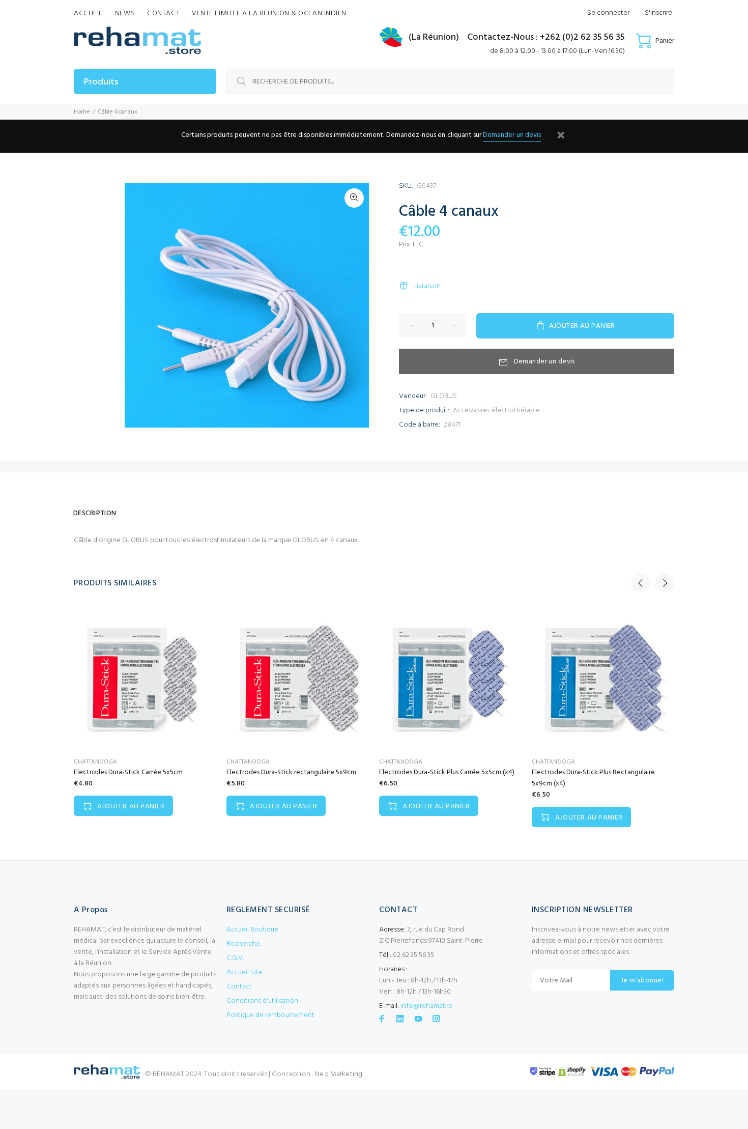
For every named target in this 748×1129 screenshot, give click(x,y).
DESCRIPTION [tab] (95, 513)
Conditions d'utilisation (262, 1001)
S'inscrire (658, 13)
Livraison (427, 286)
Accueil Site (244, 972)
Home (82, 112)
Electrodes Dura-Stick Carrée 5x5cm (128, 772)
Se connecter (608, 13)
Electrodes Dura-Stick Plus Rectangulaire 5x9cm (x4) (593, 778)
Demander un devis (512, 135)
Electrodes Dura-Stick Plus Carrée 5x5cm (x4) (446, 772)
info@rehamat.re (426, 1006)
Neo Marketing (338, 1074)
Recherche (243, 944)
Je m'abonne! (642, 980)
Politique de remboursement (270, 1015)
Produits (101, 82)
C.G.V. (235, 958)
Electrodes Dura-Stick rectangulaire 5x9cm (291, 772)
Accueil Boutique (252, 930)
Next (664, 582)
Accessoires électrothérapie (496, 410)
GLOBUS (443, 396)
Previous (640, 582)
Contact (239, 987)
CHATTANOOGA (95, 762)
